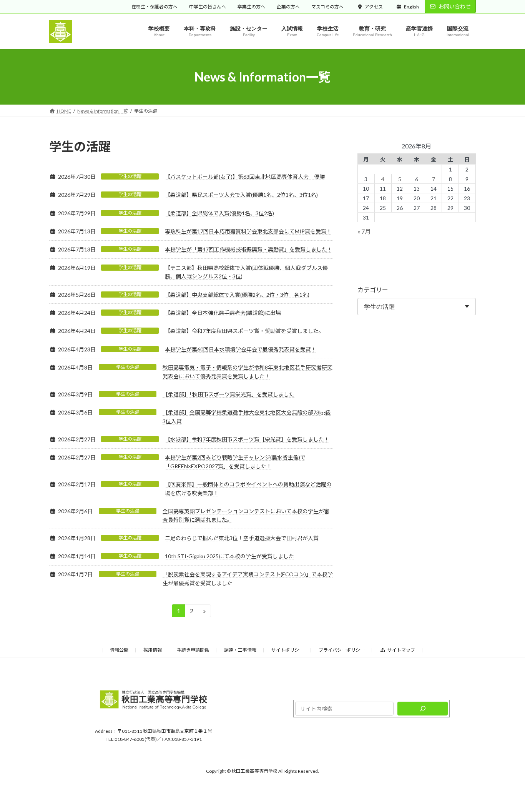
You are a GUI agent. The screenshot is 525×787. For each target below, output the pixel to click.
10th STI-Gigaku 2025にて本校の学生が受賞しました (229, 556)
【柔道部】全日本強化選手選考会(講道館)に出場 (223, 312)
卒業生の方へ (251, 7)
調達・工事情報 (240, 650)
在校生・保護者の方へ (154, 7)
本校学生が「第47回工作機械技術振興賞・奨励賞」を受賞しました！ (248, 249)
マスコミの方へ (327, 7)
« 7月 (364, 231)
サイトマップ (401, 650)
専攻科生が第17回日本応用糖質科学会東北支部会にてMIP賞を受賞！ (248, 231)
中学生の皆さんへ (207, 7)
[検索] (422, 709)
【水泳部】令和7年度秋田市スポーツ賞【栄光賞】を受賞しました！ (247, 439)
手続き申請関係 (193, 650)
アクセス (374, 7)
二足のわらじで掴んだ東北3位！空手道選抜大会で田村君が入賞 (242, 538)
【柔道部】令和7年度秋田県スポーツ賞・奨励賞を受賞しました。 (244, 331)
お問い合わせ (455, 6)
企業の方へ (288, 7)
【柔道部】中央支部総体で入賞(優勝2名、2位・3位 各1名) (237, 294)
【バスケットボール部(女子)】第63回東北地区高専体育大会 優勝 (245, 176)
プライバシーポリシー (342, 650)
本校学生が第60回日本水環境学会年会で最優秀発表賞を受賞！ (240, 349)
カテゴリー (372, 290)
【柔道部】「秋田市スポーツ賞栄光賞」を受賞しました (228, 394)
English (411, 7)
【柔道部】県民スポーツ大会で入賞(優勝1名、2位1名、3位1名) (241, 194)
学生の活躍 (129, 176)
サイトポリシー (287, 650)
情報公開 (119, 650)
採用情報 (152, 650)
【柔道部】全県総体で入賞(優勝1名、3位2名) (219, 213)
